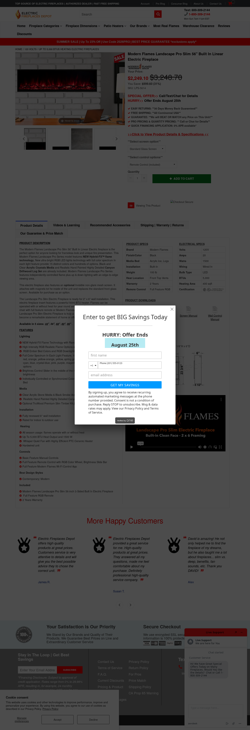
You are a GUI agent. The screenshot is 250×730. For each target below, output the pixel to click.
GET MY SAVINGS (125, 385)
